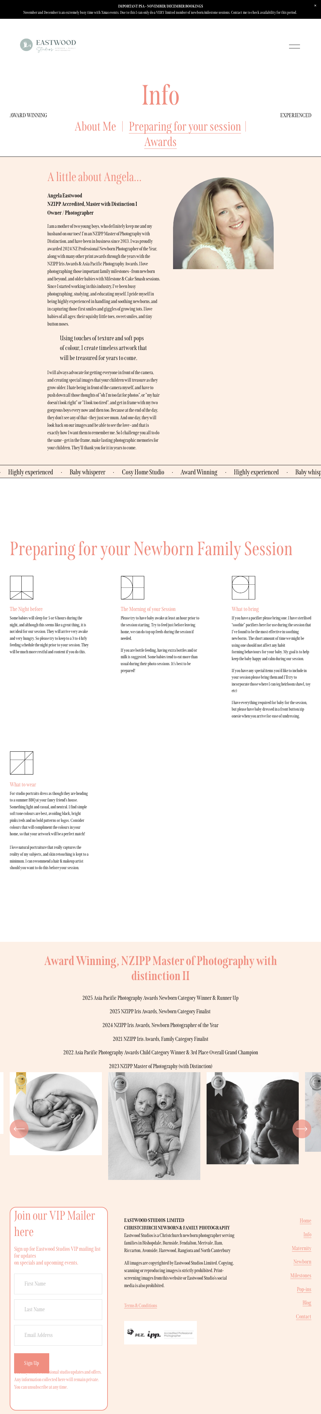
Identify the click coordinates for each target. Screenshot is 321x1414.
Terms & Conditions (140, 1305)
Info (307, 1234)
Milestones (300, 1275)
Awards (160, 141)
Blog (307, 1302)
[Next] (301, 1128)
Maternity (301, 1248)
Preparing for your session (185, 126)
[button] (315, 5)
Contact (303, 1316)
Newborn (302, 1261)
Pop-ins (304, 1289)
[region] (160, 1129)
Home (305, 1220)
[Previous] (19, 1128)
